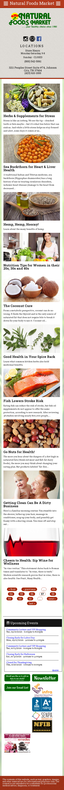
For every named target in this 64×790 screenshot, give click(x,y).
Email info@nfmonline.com (32, 38)
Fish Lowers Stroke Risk (23, 401)
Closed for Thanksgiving (19, 662)
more (55, 670)
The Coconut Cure (17, 306)
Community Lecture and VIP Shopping (26, 629)
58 (53, 594)
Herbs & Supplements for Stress (29, 116)
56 (32, 594)
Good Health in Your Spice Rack (29, 356)
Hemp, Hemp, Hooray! (21, 224)
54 (11, 594)
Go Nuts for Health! (19, 452)
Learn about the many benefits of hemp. (23, 229)
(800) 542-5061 (32, 61)
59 (9, 598)
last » (32, 603)
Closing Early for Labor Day (20, 637)
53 (53, 589)
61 (30, 598)
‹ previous (29, 589)
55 (21, 594)
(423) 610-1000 (33, 73)
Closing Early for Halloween (20, 654)
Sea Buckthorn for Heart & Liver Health (29, 168)
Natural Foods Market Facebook (39, 38)
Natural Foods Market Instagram (25, 38)
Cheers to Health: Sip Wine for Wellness (28, 562)
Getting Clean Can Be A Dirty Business (27, 504)
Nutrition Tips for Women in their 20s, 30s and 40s (31, 267)
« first (12, 589)
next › (52, 598)
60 (20, 598)
